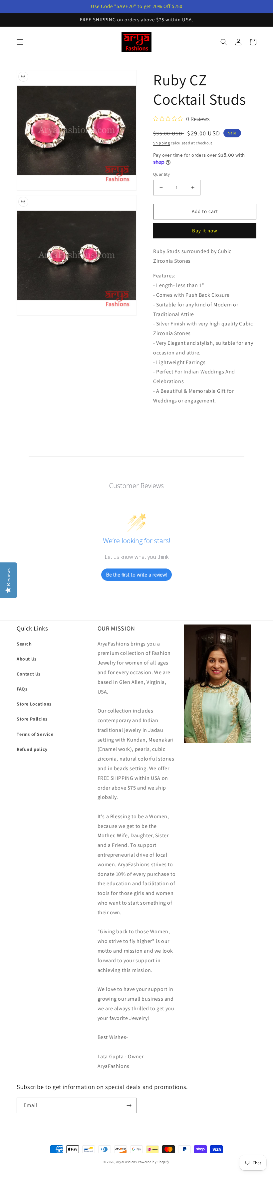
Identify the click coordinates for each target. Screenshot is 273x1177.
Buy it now (204, 230)
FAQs (22, 689)
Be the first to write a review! (136, 574)
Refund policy (32, 749)
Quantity (161, 174)
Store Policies (32, 719)
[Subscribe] (129, 1105)
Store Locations (34, 704)
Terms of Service (35, 734)
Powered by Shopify (154, 1162)
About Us (27, 659)
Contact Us (29, 674)
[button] (20, 42)
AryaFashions (126, 1162)
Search (24, 644)
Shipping (161, 142)
